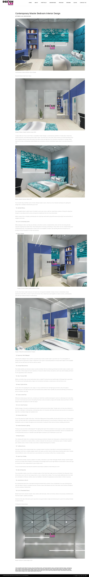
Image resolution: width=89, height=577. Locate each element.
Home (30, 2)
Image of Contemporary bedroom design (25, 569)
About (36, 2)
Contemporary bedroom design (60, 567)
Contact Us (83, 2)
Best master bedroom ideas (37, 567)
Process (61, 2)
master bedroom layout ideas (66, 570)
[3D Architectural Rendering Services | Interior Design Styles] (8, 3)
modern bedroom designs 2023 (21, 571)
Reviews (68, 2)
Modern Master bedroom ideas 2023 (34, 571)
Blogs (75, 2)
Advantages (53, 2)
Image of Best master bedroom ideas (52, 568)
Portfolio (44, 2)
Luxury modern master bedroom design (52, 570)
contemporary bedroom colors (48, 567)
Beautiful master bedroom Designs (24, 567)
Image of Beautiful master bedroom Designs (36, 568)
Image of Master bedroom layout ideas (60, 569)
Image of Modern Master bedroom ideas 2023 (36, 570)
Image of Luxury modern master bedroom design (43, 569)
